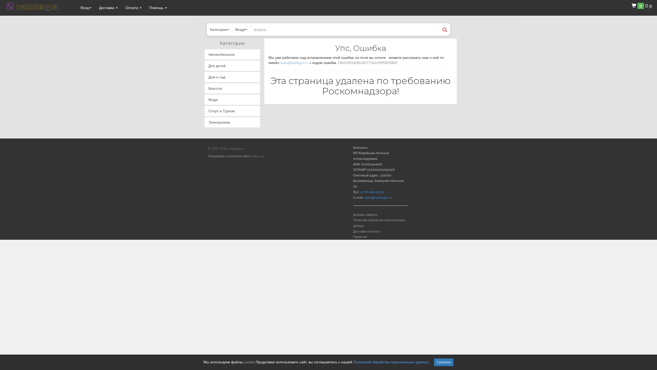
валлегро (37, 6)
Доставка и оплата (366, 231)
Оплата (132, 7)
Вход (85, 7)
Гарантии (360, 237)
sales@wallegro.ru (294, 62)
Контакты (360, 148)
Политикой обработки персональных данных (391, 362)
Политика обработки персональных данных (379, 223)
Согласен (444, 362)
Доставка (107, 7)
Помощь (157, 7)
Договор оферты (365, 215)
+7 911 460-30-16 (372, 192)
